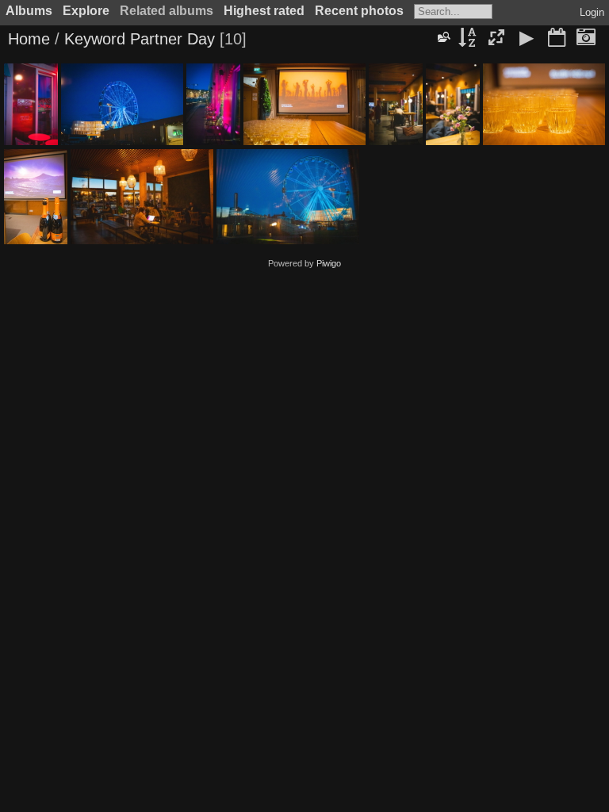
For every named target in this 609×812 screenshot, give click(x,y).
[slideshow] (526, 39)
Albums (29, 10)
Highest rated (264, 10)
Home (29, 39)
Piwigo (328, 263)
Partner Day (172, 39)
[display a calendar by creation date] (586, 39)
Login (592, 12)
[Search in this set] (443, 37)
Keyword (94, 39)
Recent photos (359, 10)
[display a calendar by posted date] (556, 39)
